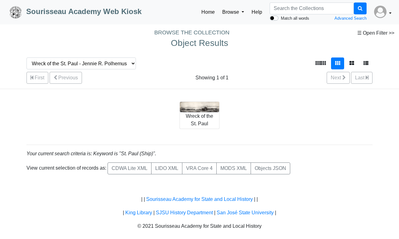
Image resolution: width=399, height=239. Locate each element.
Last (360, 77)
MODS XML (233, 168)
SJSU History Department (184, 212)
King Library (138, 212)
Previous (67, 77)
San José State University (245, 212)
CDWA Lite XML (129, 168)
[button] (383, 12)
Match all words (295, 18)
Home (208, 12)
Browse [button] (231, 12)
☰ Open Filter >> (375, 33)
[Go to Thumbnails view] (337, 63)
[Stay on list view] (366, 63)
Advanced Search (350, 18)
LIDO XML (166, 168)
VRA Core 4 (199, 168)
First (38, 77)
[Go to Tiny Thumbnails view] (320, 63)
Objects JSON (270, 168)
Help (257, 12)
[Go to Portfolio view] (351, 63)
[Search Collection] (360, 8)
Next (336, 77)
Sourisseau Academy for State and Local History (199, 199)
